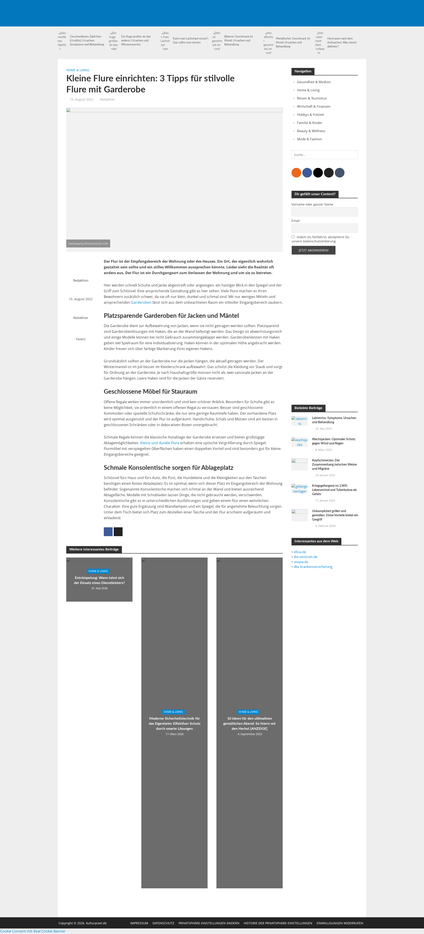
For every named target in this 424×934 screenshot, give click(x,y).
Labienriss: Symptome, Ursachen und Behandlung (334, 420)
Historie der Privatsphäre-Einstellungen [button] (278, 923)
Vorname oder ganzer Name (312, 204)
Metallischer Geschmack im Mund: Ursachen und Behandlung (293, 42)
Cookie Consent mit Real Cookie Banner (33, 931)
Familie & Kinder (309, 122)
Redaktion (107, 99)
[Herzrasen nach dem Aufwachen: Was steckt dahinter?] (320, 43)
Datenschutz (163, 923)
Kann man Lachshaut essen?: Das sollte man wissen (190, 40)
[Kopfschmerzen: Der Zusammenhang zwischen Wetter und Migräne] (300, 464)
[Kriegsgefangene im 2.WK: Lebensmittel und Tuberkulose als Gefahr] (300, 488)
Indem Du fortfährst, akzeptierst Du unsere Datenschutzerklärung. (320, 239)
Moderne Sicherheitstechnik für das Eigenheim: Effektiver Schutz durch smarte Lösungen (174, 723)
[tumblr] (339, 173)
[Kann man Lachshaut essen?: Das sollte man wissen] (166, 41)
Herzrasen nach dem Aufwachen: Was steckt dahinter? (342, 42)
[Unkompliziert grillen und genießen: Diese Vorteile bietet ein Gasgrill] (300, 515)
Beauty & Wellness (311, 131)
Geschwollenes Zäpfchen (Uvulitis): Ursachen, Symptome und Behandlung (87, 40)
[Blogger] (296, 173)
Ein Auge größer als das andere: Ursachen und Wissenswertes (136, 40)
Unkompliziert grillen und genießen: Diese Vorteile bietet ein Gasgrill (335, 515)
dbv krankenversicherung (313, 566)
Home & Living (77, 70)
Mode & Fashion (309, 139)
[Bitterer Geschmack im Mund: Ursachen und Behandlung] (217, 41)
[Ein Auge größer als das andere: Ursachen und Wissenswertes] (114, 41)
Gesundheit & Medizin (314, 82)
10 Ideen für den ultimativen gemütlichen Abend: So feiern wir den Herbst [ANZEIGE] (249, 723)
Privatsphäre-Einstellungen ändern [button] (209, 923)
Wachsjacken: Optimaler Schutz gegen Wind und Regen (333, 441)
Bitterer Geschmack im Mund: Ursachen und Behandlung (238, 40)
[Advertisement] (286, 10)
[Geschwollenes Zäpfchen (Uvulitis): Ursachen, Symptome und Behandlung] (62, 41)
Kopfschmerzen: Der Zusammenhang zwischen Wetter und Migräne (334, 464)
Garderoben (141, 302)
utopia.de (301, 562)
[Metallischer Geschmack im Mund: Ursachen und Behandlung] (268, 43)
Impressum (139, 923)
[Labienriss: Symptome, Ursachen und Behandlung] (300, 420)
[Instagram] (318, 173)
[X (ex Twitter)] (329, 173)
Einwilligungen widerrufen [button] (340, 923)
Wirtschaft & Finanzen (313, 106)
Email (296, 221)
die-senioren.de (305, 556)
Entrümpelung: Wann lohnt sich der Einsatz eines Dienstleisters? (99, 580)
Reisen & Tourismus (312, 98)
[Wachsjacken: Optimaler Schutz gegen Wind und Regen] (300, 442)
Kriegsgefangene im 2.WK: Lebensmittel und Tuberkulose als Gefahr (334, 490)
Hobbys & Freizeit (310, 114)
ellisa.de (300, 552)
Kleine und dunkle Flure (159, 442)
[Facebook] (307, 173)
